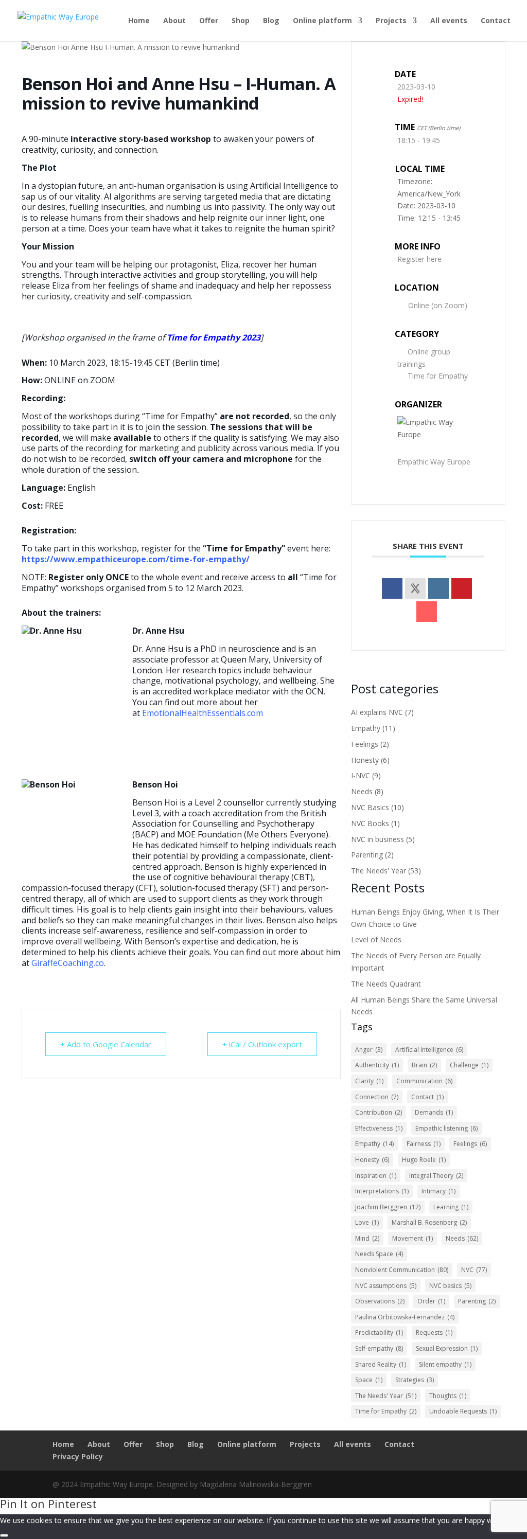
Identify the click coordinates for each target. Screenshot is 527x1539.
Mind (367, 1238)
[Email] (426, 611)
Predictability (379, 1332)
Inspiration (375, 1175)
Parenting (367, 855)
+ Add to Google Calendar (105, 1044)
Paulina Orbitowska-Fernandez (404, 1317)
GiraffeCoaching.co (67, 963)
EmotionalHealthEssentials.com (202, 713)
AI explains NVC (377, 712)
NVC (474, 1269)
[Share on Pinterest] (461, 588)
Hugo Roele (424, 1159)
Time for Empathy (438, 376)
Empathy (365, 728)
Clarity (369, 1081)
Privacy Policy (77, 1456)
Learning (450, 1207)
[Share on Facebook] (392, 588)
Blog (271, 21)
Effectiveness (378, 1128)
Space (368, 1379)
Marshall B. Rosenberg (429, 1222)
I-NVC (360, 775)
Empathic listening (446, 1128)
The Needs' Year (378, 870)
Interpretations (382, 1191)
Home (139, 21)
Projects (391, 21)
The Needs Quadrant (386, 984)
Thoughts (447, 1395)
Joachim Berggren (387, 1207)
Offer (208, 21)
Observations (380, 1301)
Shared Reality (380, 1364)
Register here (419, 259)
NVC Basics (370, 807)
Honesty (365, 760)
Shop (241, 21)
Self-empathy (379, 1348)
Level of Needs (376, 939)
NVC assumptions (385, 1285)
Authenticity (377, 1065)
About (174, 21)
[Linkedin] (438, 588)
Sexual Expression (447, 1348)
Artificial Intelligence (429, 1049)
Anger (368, 1049)
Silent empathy (445, 1364)
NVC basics (450, 1285)
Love (367, 1222)
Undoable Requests (463, 1411)
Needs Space (379, 1253)
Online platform (322, 21)
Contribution (378, 1112)
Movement (412, 1238)
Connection (376, 1097)
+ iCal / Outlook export (262, 1044)
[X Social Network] (415, 588)
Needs (362, 791)
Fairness (424, 1143)
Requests (434, 1332)
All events (448, 21)
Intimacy (438, 1191)
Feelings (364, 744)
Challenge (469, 1065)
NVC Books (370, 823)
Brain (424, 1065)
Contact (496, 21)
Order (431, 1301)
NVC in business (377, 839)
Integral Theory (436, 1175)
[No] (4, 1535)
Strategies (414, 1379)
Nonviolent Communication (401, 1269)
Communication (424, 1081)
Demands (434, 1112)
